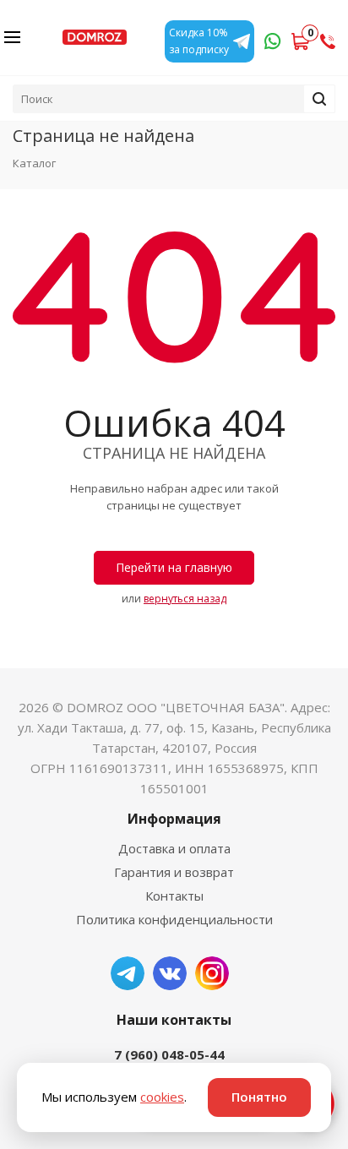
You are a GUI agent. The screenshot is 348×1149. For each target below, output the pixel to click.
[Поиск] (319, 98)
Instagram (212, 973)
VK (170, 973)
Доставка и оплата (174, 848)
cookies (162, 1096)
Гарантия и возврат (174, 871)
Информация (174, 818)
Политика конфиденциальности (174, 919)
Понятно (259, 1096)
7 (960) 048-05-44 (169, 1054)
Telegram (127, 973)
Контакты (174, 895)
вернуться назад (185, 598)
